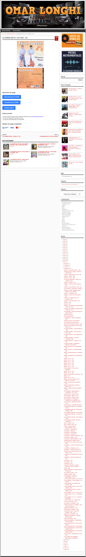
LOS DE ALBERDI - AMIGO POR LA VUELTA (73, 478)
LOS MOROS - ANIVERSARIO (70, 432)
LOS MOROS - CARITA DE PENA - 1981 (72, 449)
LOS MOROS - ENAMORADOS (70, 429)
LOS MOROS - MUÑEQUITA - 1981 (71, 448)
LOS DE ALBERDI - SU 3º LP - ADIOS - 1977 (73, 492)
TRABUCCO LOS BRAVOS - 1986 (71, 513)
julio (65, 541)
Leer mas (12, 146)
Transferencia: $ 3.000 (11, 102)
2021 (64, 247)
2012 (64, 261)
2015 (64, 257)
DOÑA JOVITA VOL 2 (68, 314)
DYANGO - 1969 (67, 302)
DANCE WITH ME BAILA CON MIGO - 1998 (73, 324)
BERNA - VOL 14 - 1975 (69, 363)
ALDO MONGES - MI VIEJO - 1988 (71, 397)
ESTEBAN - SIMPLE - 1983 (69, 474)
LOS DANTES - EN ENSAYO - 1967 (71, 503)
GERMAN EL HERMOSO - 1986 (70, 507)
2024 (64, 242)
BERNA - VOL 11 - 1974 (69, 371)
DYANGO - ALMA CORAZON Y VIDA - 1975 (73, 287)
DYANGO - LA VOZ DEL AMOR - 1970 (72, 300)
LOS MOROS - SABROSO (69, 430)
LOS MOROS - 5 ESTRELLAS (70, 434)
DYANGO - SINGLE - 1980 (69, 276)
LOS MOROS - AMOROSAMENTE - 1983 (72, 438)
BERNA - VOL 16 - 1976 (69, 360)
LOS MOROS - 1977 (68, 461)
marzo (65, 547)
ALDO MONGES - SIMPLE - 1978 (71, 395)
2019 (64, 250)
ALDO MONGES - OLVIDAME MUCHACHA (73, 404)
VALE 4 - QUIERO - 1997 (69, 423)
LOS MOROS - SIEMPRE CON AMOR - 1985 (73, 435)
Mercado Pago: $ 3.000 (11, 97)
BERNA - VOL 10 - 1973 (69, 372)
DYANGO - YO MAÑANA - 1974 (70, 293)
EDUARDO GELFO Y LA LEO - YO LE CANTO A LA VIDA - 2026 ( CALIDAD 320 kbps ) (75, 98)
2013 (64, 260)
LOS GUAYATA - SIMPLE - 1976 (70, 472)
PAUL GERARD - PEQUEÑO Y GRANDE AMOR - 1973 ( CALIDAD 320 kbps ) (75, 106)
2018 (64, 252)
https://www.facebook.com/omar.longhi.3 (70, 184)
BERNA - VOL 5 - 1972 (68, 377)
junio (65, 542)
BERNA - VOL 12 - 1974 (69, 366)
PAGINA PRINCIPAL (6, 30)
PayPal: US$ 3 (8, 108)
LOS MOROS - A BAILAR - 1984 (70, 437)
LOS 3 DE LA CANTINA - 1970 (70, 501)
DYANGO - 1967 (67, 304)
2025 (64, 241)
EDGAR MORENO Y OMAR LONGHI (71, 440)
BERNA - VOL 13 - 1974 (69, 364)
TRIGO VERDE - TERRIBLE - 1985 (71, 509)
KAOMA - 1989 (67, 468)
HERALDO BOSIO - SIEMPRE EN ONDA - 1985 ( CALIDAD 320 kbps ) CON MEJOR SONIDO (76, 131)
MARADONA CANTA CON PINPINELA (72, 320)
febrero (65, 549)
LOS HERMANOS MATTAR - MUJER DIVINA (73, 412)
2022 (64, 245)
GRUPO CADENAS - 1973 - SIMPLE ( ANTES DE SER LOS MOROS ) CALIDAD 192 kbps (75, 155)
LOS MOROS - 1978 (68, 460)
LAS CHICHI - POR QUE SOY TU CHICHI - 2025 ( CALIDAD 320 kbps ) (75, 123)
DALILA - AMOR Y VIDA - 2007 (70, 424)
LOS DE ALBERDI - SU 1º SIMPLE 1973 (72, 499)
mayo (65, 544)
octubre (65, 266)
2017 (64, 253)
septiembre (66, 268)
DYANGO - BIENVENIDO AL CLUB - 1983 (72, 274)
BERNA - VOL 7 (67, 375)
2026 (64, 239)
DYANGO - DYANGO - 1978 (70, 282)
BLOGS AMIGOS (16, 30)
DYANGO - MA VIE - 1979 (69, 277)
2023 (64, 244)
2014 (64, 258)
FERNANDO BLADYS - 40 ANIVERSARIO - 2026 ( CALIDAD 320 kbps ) (75, 139)
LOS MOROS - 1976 (68, 463)
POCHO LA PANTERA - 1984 (70, 518)
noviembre (66, 265)
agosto (65, 539)
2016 (64, 255)
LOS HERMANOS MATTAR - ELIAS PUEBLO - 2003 (15, 38)
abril (65, 546)
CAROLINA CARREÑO (68, 316)
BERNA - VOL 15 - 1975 (69, 361)
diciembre (66, 263)
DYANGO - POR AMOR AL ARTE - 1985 (72, 270)
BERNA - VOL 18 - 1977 (69, 358)
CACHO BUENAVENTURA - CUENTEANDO (73, 526)
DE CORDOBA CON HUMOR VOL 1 (71, 322)
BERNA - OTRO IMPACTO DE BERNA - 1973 (73, 374)
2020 (64, 249)
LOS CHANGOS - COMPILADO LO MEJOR (73, 288)
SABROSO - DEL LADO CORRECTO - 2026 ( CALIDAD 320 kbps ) (75, 114)
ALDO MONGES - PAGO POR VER (71, 394)
